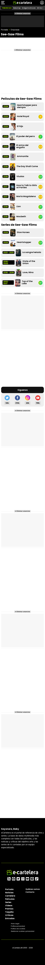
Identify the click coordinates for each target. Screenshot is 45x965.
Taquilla (9, 912)
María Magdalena (26, 196)
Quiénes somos (33, 889)
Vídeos (8, 905)
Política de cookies (18, 929)
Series (8, 902)
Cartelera (10, 895)
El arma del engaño (22, 146)
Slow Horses (23, 232)
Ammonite (22, 156)
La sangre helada (31, 252)
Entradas (10, 918)
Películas (10, 899)
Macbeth (21, 216)
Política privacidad (18, 926)
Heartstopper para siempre (27, 106)
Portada (4, 30)
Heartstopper (24, 242)
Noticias (9, 892)
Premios (9, 908)
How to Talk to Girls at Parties (26, 186)
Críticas (9, 915)
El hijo (20, 126)
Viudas (20, 176)
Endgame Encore (29, 8)
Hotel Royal (23, 116)
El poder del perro (25, 136)
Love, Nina (28, 272)
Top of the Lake (27, 282)
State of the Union (28, 262)
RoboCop (17, 8)
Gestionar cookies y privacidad (22, 931)
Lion (18, 206)
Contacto (30, 892)
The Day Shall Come (27, 166)
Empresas (15, 30)
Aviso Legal (15, 923)
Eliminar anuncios (23, 13)
